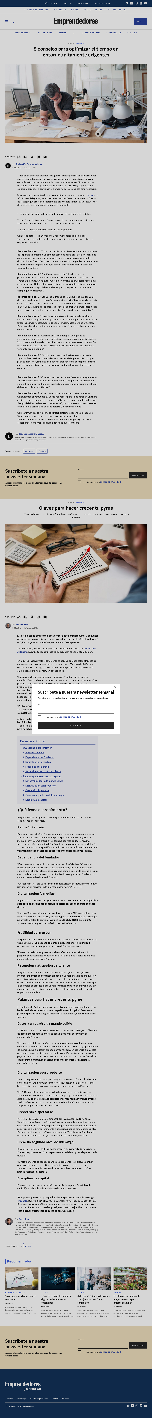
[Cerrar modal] (115, 687)
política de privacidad (70, 717)
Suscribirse (76, 725)
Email (41, 704)
